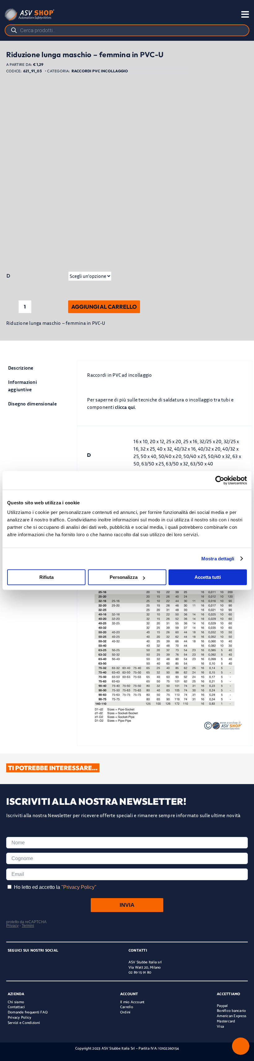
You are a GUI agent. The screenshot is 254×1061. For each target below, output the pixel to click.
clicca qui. (125, 407)
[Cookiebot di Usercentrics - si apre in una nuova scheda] (220, 480)
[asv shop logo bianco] (29, 11)
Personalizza (124, 577)
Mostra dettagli (217, 558)
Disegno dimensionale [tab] (32, 404)
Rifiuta (46, 577)
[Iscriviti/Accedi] (218, 14)
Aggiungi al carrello (104, 306)
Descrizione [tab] (20, 368)
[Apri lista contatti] (240, 1046)
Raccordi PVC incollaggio (100, 71)
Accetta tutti (208, 577)
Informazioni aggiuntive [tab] (22, 386)
